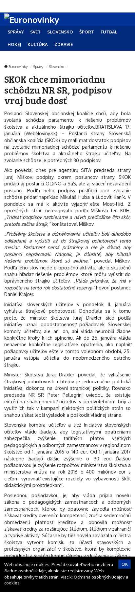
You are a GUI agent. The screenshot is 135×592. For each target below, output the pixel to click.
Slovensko (56, 66)
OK (125, 564)
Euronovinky (18, 66)
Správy (38, 66)
